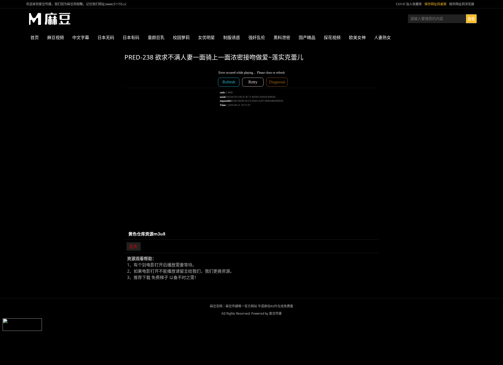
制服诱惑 (231, 37)
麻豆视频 (55, 37)
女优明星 (206, 37)
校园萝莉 (181, 37)
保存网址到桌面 (435, 4)
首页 (34, 37)
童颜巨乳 (156, 37)
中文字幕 (80, 37)
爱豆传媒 (49, 18)
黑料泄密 (282, 37)
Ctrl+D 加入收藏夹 (409, 4)
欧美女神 (357, 37)
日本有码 (131, 37)
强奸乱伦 (256, 37)
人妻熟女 (382, 37)
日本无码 (105, 37)
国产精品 (307, 37)
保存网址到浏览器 (461, 4)
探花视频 (332, 37)
